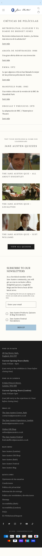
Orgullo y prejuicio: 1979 (18, 106)
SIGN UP (21, 327)
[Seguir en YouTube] (27, 524)
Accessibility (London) (11, 507)
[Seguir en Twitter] (9, 524)
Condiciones (7, 483)
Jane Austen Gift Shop (11, 455)
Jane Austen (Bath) (10, 459)
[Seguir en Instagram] (15, 524)
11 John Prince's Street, (11, 383)
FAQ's (4, 512)
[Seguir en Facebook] (3, 524)
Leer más (6, 44)
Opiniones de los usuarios (13, 479)
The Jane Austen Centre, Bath (14, 412)
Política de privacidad (11, 487)
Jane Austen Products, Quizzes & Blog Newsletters (23, 314)
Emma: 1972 (8, 67)
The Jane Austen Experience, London (17, 420)
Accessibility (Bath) (10, 503)
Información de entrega (12, 491)
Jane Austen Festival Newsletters (18, 320)
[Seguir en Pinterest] (21, 524)
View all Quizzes (21, 247)
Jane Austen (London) (11, 451)
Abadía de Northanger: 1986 (19, 51)
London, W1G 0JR (9, 386)
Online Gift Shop (9, 429)
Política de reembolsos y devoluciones (18, 495)
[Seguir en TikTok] (32, 524)
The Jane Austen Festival (12, 437)
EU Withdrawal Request (12, 516)
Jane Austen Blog (9, 468)
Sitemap (5, 499)
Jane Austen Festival (10, 463)
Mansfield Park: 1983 (15, 86)
